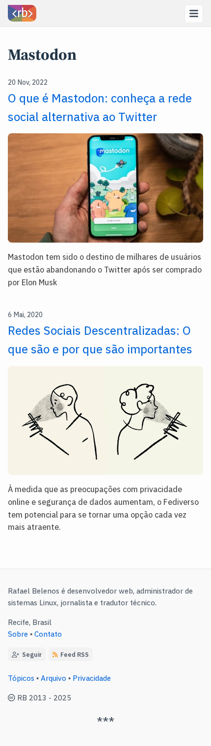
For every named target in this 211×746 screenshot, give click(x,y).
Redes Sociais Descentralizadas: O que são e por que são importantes (100, 339)
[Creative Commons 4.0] (12, 697)
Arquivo (53, 677)
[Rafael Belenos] (22, 13)
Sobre (18, 633)
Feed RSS (74, 654)
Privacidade (92, 677)
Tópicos (21, 677)
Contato (48, 633)
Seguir (30, 654)
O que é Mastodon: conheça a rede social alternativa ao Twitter (100, 106)
